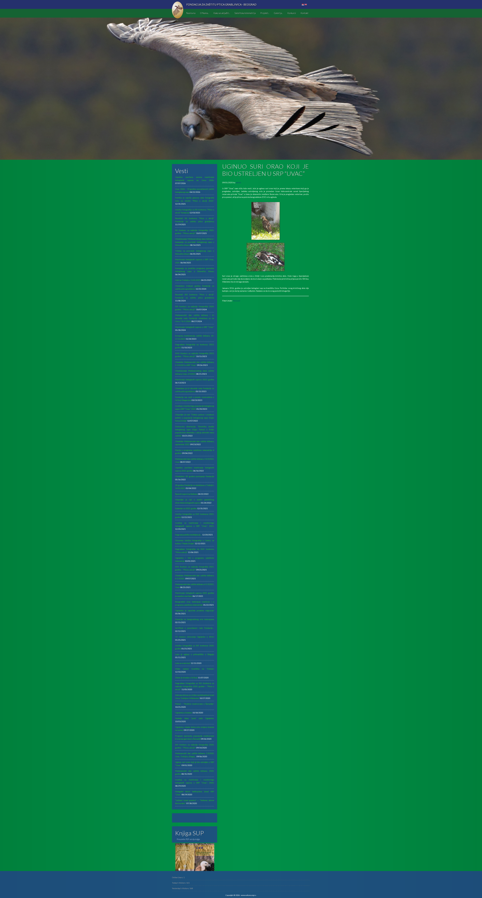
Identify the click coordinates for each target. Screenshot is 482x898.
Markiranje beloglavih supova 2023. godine (194, 379)
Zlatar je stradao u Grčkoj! (186, 677)
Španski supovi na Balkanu (186, 494)
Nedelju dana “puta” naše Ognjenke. (194, 718)
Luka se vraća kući (182, 663)
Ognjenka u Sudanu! (183, 712)
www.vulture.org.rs (248, 895)
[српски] (303, 4)
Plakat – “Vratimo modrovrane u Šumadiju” (194, 704)
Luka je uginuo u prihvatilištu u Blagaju (194, 654)
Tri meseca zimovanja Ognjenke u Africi (194, 637)
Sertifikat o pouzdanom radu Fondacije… (194, 628)
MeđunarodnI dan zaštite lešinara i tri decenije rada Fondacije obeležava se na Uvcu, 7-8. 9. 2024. (194, 318)
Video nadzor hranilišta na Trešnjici (194, 669)
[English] (306, 4)
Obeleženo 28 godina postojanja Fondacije (194, 476)
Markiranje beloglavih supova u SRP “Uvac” (194, 327)
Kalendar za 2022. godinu (186, 508)
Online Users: (178, 877)
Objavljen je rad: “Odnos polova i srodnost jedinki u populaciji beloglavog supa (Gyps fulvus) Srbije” (194, 417)
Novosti (236, 300)
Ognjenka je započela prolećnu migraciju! (194, 610)
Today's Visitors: (179, 883)
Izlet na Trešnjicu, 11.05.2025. (188, 280)
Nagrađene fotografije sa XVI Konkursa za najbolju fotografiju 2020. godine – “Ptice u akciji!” (194, 686)
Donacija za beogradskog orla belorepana (194, 619)
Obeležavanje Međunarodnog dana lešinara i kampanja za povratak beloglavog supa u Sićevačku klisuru (194, 242)
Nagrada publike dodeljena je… (188, 534)
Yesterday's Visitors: (181, 888)
